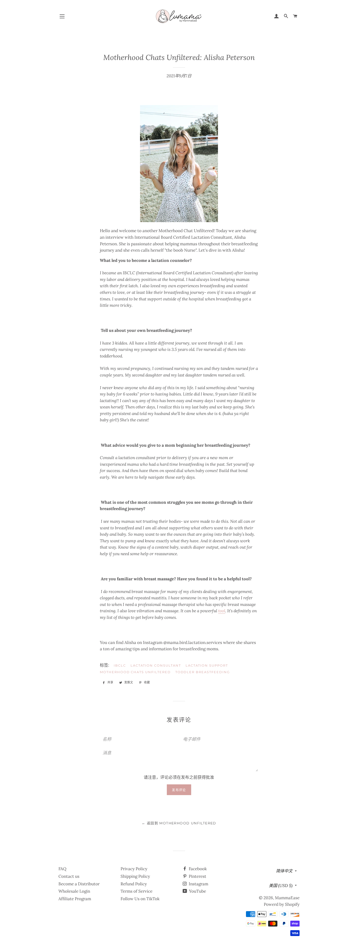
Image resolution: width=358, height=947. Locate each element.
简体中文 (284, 871)
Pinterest (197, 876)
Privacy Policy (134, 868)
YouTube (197, 891)
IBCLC (120, 665)
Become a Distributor (79, 884)
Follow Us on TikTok (140, 898)
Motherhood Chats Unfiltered (135, 672)
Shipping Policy (135, 876)
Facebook (197, 868)
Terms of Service (136, 891)
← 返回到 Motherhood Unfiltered (179, 823)
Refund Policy (134, 884)
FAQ (62, 868)
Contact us (68, 876)
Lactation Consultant (156, 665)
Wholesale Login (74, 891)
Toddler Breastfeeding (202, 672)
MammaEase (287, 897)
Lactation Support (207, 665)
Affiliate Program (74, 898)
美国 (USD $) (280, 885)
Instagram (198, 884)
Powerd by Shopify (282, 904)
